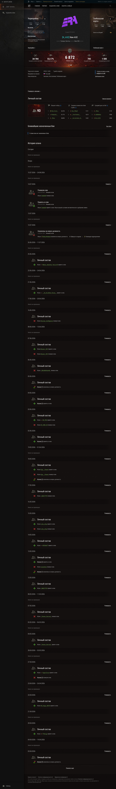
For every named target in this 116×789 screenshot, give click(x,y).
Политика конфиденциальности (45, 777)
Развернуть (107, 254)
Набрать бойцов (67, 6)
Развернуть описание (34, 91)
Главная (37, 6)
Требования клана (99, 76)
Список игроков (106, 99)
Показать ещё (70, 768)
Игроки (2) (40, 403)
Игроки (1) (40, 387)
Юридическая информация (60, 777)
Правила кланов (31, 777)
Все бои (108, 126)
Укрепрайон (31, 48)
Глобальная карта (98, 48)
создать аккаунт (108, 1)
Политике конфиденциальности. (85, 779)
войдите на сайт (101, 73)
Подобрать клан (54, 6)
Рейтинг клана (69, 60)
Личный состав (50, 192)
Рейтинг (44, 6)
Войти (99, 1)
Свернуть (108, 184)
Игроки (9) (40, 762)
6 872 (70, 57)
